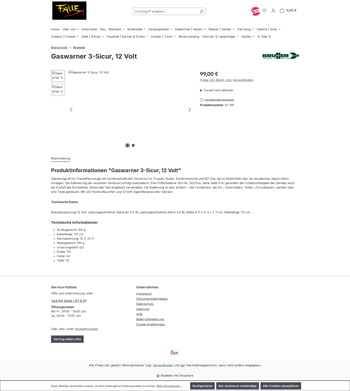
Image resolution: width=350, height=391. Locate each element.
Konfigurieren (202, 386)
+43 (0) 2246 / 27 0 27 (69, 301)
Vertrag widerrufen (67, 339)
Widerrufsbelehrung (150, 319)
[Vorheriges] (71, 109)
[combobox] (165, 11)
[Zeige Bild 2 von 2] (133, 145)
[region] (121, 109)
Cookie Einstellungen (150, 324)
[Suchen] (201, 11)
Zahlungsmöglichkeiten (152, 299)
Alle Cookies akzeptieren (281, 386)
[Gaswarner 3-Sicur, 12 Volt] (130, 109)
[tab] (60, 158)
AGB (139, 314)
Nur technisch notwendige (238, 386)
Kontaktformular (86, 329)
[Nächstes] (189, 109)
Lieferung (142, 309)
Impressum (144, 293)
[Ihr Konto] (273, 10)
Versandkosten (163, 365)
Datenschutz (145, 304)
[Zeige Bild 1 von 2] (127, 145)
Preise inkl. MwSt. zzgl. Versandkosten (226, 80)
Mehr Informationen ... (169, 386)
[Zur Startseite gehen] (69, 10)
